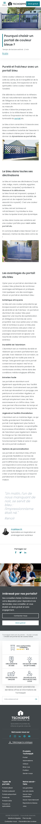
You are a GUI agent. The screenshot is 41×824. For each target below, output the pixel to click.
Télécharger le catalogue (22, 742)
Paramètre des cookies (27, 821)
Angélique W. (16, 529)
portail (17, 118)
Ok (36, 699)
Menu (4, 5)
